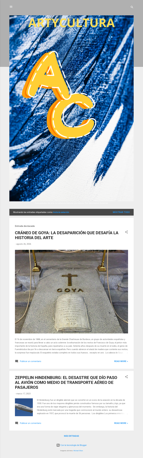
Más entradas (71, 436)
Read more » (121, 361)
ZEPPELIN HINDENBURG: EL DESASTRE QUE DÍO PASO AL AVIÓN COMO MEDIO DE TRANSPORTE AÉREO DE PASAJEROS (66, 382)
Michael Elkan (78, 451)
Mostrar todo (121, 212)
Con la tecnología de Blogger (73, 445)
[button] (126, 232)
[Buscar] (132, 7)
